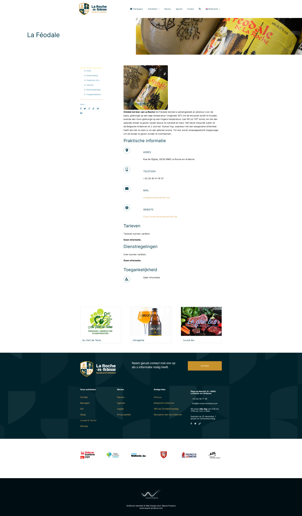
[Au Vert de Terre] (100, 308)
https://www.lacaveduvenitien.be (160, 216)
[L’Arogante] (151, 308)
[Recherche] (200, 8)
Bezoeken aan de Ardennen (168, 414)
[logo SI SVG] (93, 4)
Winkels (84, 426)
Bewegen (85, 403)
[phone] (199, 423)
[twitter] (85, 109)
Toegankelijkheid (93, 94)
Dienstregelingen (93, 90)
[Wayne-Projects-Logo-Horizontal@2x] (151, 489)
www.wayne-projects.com (151, 508)
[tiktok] (93, 109)
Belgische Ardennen (164, 403)
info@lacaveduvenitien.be (156, 197)
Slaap (83, 414)
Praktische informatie (94, 80)
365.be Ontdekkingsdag (166, 409)
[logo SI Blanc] (98, 362)
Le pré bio (188, 340)
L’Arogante (138, 340)
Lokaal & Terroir (88, 420)
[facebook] (81, 109)
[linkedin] (81, 113)
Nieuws (121, 397)
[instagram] (89, 109)
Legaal (120, 409)
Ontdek (84, 397)
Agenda (121, 403)
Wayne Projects (169, 506)
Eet (82, 409)
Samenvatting (92, 75)
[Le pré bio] (201, 308)
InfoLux (158, 397)
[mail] (98, 109)
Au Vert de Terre (91, 340)
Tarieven (90, 85)
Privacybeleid (124, 414)
